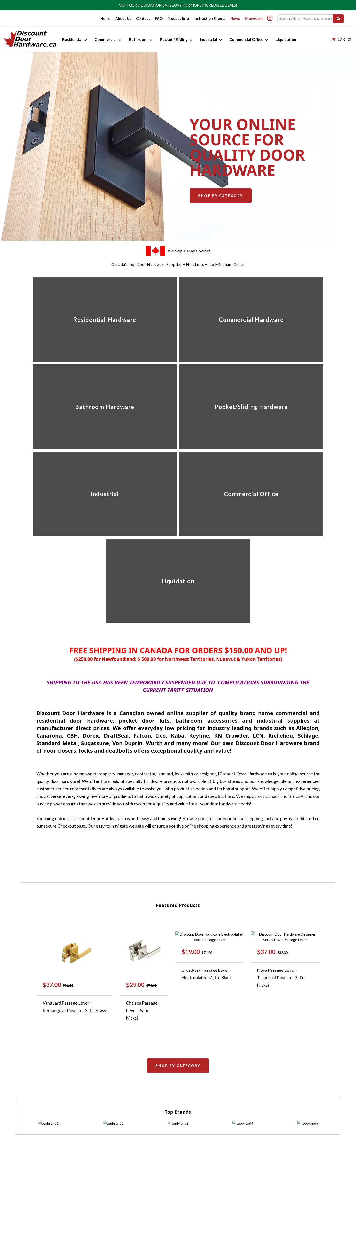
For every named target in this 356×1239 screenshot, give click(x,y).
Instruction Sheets (209, 18)
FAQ (159, 18)
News (235, 18)
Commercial (105, 39)
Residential (72, 39)
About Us (123, 18)
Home (105, 18)
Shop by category (220, 196)
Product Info (178, 18)
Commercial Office (246, 39)
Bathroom (138, 39)
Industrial (208, 39)
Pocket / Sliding (173, 39)
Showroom (254, 18)
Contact (143, 18)
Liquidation (286, 39)
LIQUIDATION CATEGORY (160, 5)
